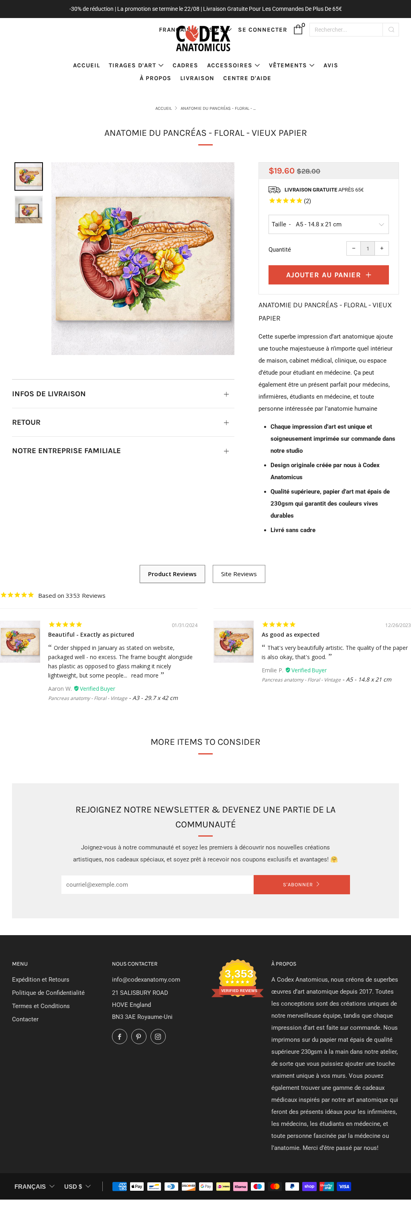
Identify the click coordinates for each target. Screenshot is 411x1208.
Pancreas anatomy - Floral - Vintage (87, 698)
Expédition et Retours (40, 979)
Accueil (86, 65)
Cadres (185, 65)
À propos (155, 78)
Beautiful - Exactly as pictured (91, 634)
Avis (331, 65)
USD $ (73, 1186)
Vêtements (288, 65)
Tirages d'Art (132, 65)
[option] (143, 258)
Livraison (197, 78)
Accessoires (229, 65)
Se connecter (262, 29)
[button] (28, 176)
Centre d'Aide (247, 78)
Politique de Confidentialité (48, 992)
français (30, 1186)
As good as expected (290, 634)
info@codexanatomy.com (146, 979)
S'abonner (298, 884)
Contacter (25, 1019)
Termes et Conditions (41, 1006)
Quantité (280, 249)
